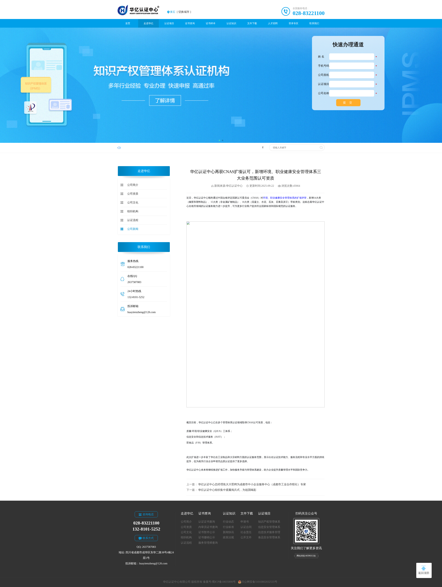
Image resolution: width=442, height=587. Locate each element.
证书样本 (210, 23)
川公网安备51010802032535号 (259, 581)
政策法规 (228, 537)
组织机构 (132, 211)
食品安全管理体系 (269, 537)
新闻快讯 (228, 532)
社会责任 (246, 532)
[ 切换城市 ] (180, 11)
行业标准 (228, 527)
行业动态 (228, 521)
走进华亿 (148, 23)
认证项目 (169, 23)
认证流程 (132, 220)
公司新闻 (132, 228)
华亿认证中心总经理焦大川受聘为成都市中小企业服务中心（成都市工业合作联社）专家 (252, 484)
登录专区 (293, 23)
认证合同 (246, 527)
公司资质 (132, 193)
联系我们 (314, 23)
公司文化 (132, 202)
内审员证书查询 (208, 527)
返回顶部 (423, 572)
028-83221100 (309, 13)
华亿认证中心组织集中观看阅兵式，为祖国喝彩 (227, 489)
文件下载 (252, 23)
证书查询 (190, 23)
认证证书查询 (206, 521)
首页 (127, 23)
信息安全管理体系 (269, 527)
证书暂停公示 (206, 532)
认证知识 (231, 23)
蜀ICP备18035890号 (224, 581)
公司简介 (132, 184)
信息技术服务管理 (269, 532)
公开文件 (246, 537)
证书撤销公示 (206, 537)
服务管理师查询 (208, 542)
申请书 (245, 521)
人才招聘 (273, 23)
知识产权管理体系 (269, 521)
